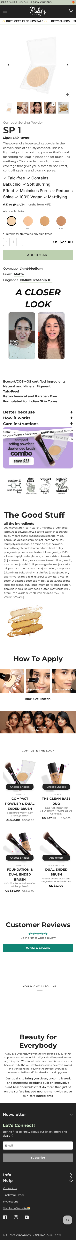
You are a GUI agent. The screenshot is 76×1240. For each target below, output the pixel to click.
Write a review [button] (38, 948)
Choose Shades (19, 786)
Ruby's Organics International (30, 1235)
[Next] (67, 65)
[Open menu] (9, 11)
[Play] (38, 65)
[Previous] (8, 65)
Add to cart (56, 857)
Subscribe (38, 1157)
